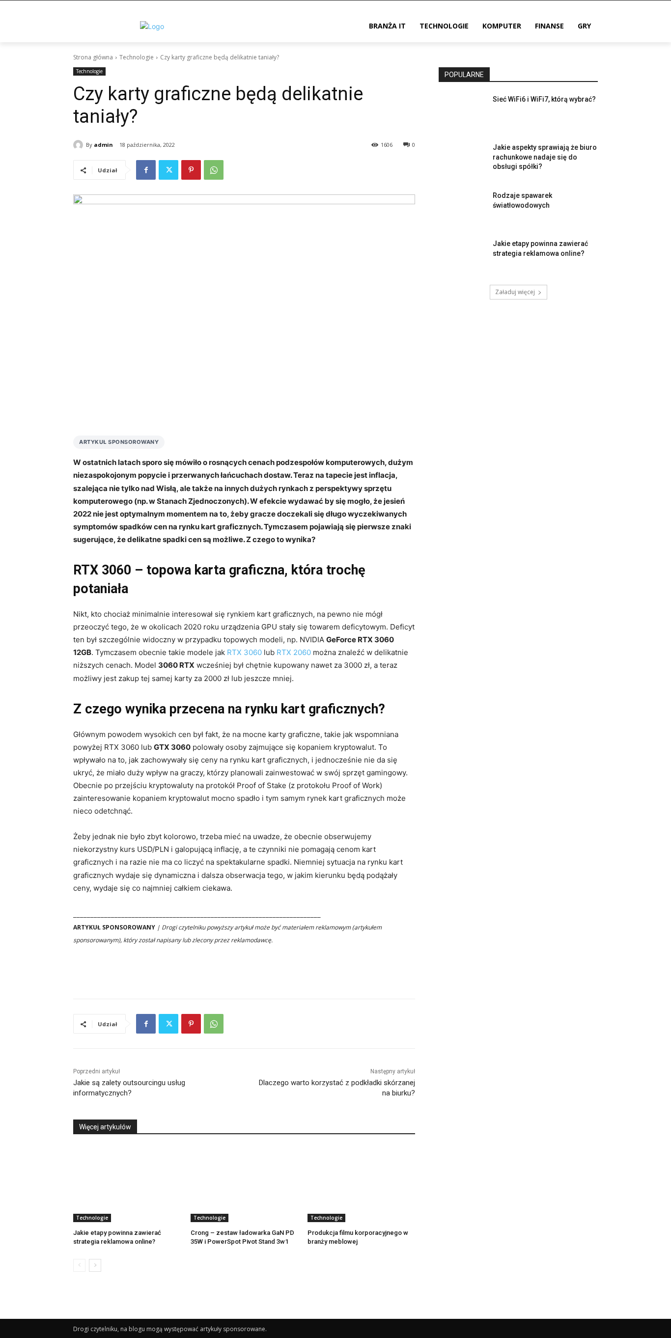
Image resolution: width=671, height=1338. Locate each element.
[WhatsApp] (214, 170)
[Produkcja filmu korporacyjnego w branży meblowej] (361, 1184)
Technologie (136, 57)
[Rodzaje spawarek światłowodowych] (462, 207)
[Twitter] (168, 170)
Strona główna (93, 57)
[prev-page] (79, 1265)
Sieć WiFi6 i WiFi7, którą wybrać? (544, 99)
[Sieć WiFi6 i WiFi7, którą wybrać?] (462, 111)
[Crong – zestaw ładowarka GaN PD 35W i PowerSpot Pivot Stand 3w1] (244, 1184)
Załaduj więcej (515, 292)
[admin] (79, 145)
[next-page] (95, 1265)
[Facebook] (146, 170)
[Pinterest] (191, 170)
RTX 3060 (244, 652)
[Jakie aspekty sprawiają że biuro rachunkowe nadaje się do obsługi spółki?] (462, 159)
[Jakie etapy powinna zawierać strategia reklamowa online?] (127, 1184)
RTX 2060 (294, 652)
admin (103, 144)
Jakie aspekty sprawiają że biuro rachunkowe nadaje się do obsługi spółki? (545, 156)
